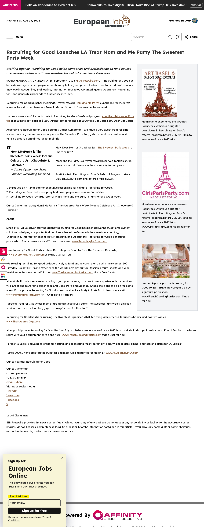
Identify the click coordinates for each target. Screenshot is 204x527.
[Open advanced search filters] (178, 37)
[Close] (62, 457)
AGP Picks (10, 5)
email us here (14, 382)
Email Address (18, 496)
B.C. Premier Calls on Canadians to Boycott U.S (41, 5)
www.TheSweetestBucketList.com (72, 272)
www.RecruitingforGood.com (89, 241)
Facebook (12, 399)
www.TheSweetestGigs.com (23, 321)
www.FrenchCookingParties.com (81, 334)
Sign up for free (34, 511)
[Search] (170, 37)
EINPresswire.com (88, 80)
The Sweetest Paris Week (113, 147)
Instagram (12, 395)
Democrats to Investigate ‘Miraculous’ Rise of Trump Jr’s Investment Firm (141, 5)
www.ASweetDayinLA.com (122, 352)
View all (196, 5)
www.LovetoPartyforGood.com (25, 254)
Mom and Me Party (87, 103)
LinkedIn (11, 391)
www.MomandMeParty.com (23, 294)
